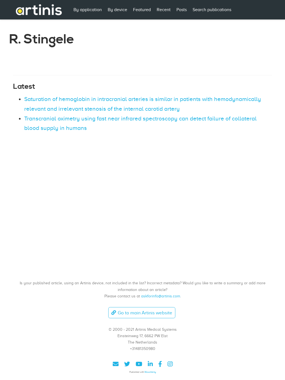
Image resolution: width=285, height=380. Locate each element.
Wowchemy (150, 372)
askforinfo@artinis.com (160, 296)
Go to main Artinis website (145, 312)
